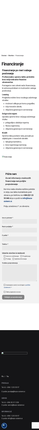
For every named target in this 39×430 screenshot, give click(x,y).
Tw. (7, 376)
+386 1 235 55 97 (13, 387)
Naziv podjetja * (7, 227)
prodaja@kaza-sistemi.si (16, 392)
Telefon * (5, 244)
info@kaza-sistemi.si (15, 418)
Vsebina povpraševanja (10, 263)
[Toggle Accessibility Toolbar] (4, 425)
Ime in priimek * (7, 218)
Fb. (3, 376)
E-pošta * (5, 235)
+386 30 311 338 (13, 402)
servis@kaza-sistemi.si (16, 405)
